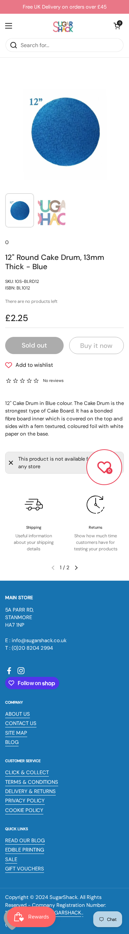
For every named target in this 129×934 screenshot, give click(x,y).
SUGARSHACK (64, 912)
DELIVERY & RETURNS (30, 791)
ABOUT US (17, 714)
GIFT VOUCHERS (24, 868)
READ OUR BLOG (25, 840)
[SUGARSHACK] (62, 26)
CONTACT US (20, 723)
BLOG (12, 742)
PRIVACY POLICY (25, 800)
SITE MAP (16, 732)
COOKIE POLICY (24, 810)
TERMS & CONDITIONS (31, 782)
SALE (11, 859)
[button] (117, 26)
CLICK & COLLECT (27, 772)
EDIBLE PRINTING (24, 849)
